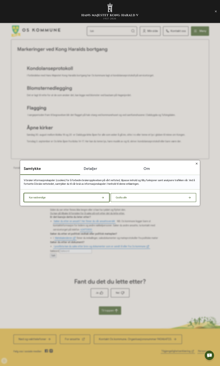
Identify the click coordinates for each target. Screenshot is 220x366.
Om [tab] (147, 168)
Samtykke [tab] (32, 168)
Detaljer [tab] (90, 168)
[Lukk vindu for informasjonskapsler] (197, 163)
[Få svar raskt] (209, 355)
